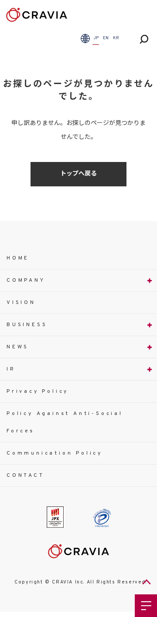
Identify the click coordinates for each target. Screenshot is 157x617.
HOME (18, 258)
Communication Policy (54, 453)
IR (11, 369)
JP (96, 38)
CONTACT (25, 475)
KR (116, 38)
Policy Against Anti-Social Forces (65, 422)
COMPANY (26, 280)
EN (106, 38)
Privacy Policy (37, 391)
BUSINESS (27, 324)
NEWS (18, 347)
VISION (21, 302)
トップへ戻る (78, 174)
